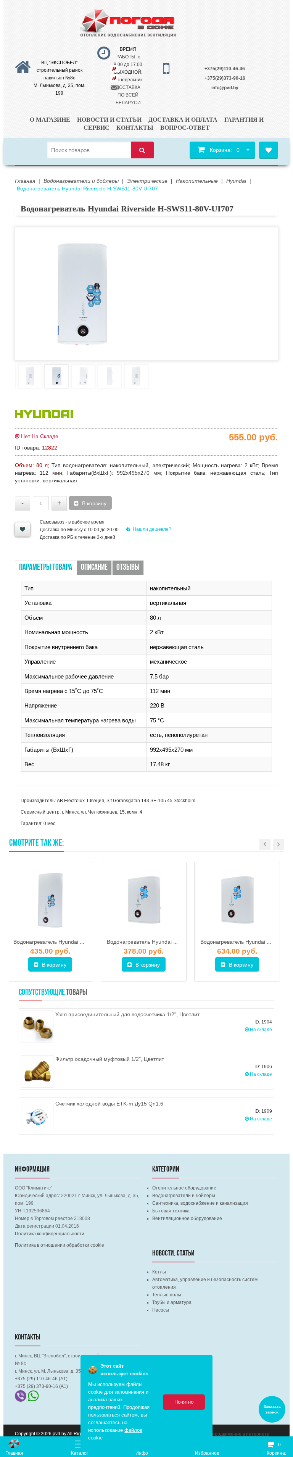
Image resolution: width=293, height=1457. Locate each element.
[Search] (142, 150)
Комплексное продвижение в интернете (225, 1434)
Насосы (160, 1310)
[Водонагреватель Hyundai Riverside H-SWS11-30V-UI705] (143, 901)
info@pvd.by (224, 87)
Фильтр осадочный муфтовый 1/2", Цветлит (109, 1059)
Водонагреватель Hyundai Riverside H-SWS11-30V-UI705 (177, 942)
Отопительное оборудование (184, 1188)
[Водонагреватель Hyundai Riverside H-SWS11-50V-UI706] (50, 901)
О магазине (50, 119)
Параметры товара (45, 567)
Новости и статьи (109, 119)
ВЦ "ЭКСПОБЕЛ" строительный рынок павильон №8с (59, 70)
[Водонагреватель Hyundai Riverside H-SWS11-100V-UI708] (237, 901)
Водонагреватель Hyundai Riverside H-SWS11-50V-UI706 (84, 942)
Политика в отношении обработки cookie (59, 1245)
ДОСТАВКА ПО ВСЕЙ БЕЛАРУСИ (128, 95)
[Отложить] (22, 529)
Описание (94, 567)
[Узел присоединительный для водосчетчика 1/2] (37, 1027)
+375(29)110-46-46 (224, 68)
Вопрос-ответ (185, 127)
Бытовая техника (171, 1211)
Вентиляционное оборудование (187, 1218)
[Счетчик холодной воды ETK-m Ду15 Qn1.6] (37, 1116)
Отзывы (128, 567)
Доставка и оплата (182, 119)
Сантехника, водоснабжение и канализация (200, 1203)
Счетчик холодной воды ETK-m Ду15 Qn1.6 (109, 1104)
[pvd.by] (14, 1443)
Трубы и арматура (172, 1302)
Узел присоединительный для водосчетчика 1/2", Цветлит (127, 1014)
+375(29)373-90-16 (224, 78)
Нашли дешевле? (152, 529)
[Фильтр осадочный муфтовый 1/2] (37, 1071)
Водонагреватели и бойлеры (183, 1195)
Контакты (134, 127)
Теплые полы (166, 1294)
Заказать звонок (272, 1409)
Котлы (159, 1272)
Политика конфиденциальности (49, 1233)
